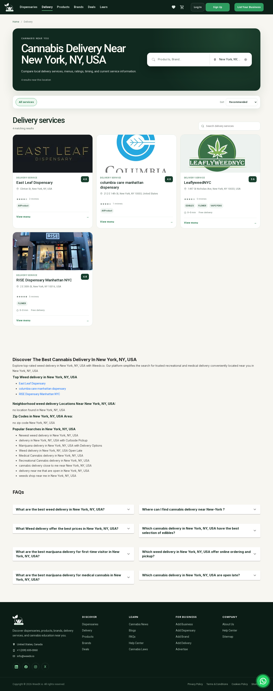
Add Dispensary (185, 630)
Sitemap (227, 636)
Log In (197, 7)
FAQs (132, 636)
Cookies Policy (240, 684)
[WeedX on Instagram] (35, 666)
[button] (73, 509)
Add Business (184, 624)
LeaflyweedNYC (197, 182)
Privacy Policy (195, 684)
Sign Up (217, 7)
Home (16, 21)
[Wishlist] (174, 7)
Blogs (132, 630)
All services (26, 102)
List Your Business (249, 7)
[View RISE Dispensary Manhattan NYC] (53, 251)
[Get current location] (245, 59)
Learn (104, 7)
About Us (228, 624)
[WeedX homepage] (9, 7)
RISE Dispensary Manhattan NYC (44, 280)
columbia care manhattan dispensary (42, 388)
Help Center (136, 643)
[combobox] (170, 59)
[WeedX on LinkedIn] (16, 666)
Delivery (47, 7)
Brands (79, 7)
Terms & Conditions (217, 684)
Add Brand (182, 636)
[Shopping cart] (182, 7)
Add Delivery (183, 643)
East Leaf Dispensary (34, 182)
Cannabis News (138, 624)
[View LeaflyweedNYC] (220, 154)
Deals (92, 7)
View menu (52, 216)
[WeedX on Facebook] (26, 666)
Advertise (182, 649)
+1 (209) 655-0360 (27, 650)
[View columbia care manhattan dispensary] (136, 154)
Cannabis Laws (138, 649)
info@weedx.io (25, 656)
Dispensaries (28, 7)
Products (63, 7)
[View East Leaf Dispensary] (53, 154)
